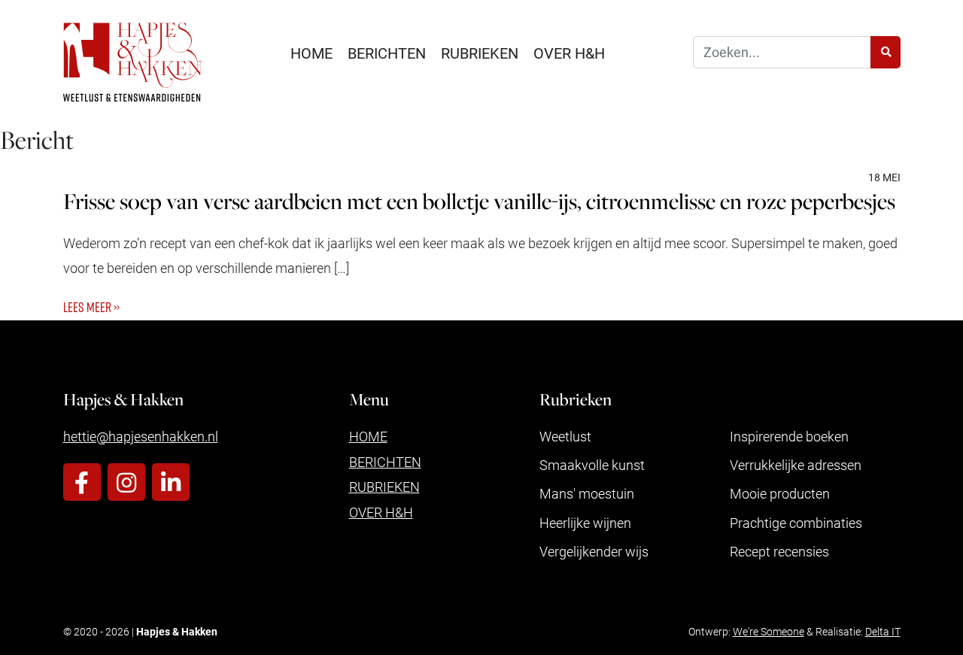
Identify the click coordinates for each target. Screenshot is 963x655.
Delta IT (883, 631)
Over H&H (569, 52)
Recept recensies (779, 551)
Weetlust (565, 436)
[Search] (885, 52)
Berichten (387, 52)
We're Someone (768, 631)
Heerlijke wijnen (585, 523)
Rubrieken (479, 52)
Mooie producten (780, 493)
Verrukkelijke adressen (795, 465)
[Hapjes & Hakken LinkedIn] (171, 482)
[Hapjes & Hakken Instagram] (126, 482)
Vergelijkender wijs (594, 551)
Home (311, 52)
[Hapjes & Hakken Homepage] (133, 62)
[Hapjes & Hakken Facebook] (82, 482)
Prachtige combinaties (796, 523)
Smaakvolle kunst (592, 465)
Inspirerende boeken (789, 436)
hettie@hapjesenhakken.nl (140, 436)
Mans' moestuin (586, 493)
